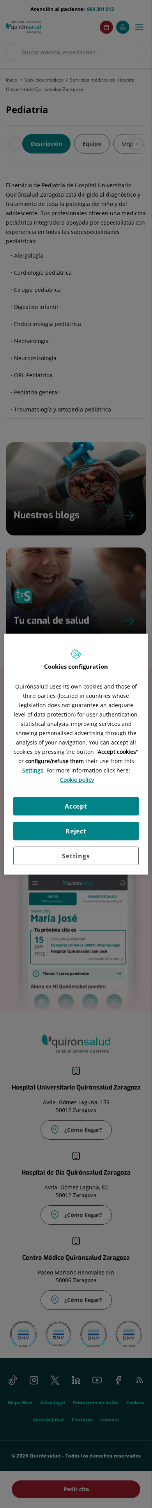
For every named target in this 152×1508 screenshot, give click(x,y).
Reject (76, 831)
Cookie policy (77, 779)
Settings (76, 856)
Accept (76, 806)
